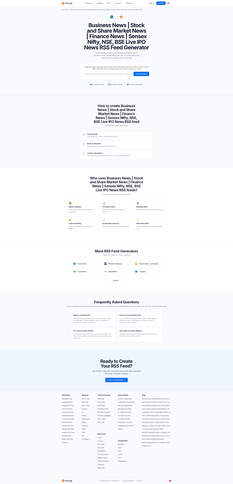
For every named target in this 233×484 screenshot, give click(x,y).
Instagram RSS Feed (68, 405)
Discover (100, 441)
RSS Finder (100, 447)
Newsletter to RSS (102, 409)
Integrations (123, 441)
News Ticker (85, 405)
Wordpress (85, 425)
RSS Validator (101, 451)
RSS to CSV (100, 422)
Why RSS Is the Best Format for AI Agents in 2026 (156, 432)
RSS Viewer (101, 444)
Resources (101, 434)
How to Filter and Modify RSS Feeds (153, 439)
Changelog (100, 464)
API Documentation (103, 461)
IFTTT (120, 458)
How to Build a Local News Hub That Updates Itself (156, 405)
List (83, 412)
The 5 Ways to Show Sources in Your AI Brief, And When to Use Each (156, 419)
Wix (83, 436)
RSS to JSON (101, 419)
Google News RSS (67, 402)
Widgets (85, 395)
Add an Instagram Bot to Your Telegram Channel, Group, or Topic (156, 442)
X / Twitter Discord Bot (125, 412)
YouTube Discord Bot (124, 415)
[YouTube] (170, 480)
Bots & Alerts (101, 402)
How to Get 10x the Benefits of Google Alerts (155, 415)
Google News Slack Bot (125, 422)
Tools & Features (104, 395)
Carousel (84, 409)
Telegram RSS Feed (68, 429)
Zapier (120, 447)
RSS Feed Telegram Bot (125, 405)
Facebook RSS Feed (68, 432)
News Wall (85, 402)
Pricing (99, 437)
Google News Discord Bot (126, 425)
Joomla (120, 454)
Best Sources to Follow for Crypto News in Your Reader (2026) (156, 402)
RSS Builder (100, 399)
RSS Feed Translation (103, 412)
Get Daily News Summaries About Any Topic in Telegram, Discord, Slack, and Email (156, 399)
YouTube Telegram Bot (125, 399)
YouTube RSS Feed (68, 425)
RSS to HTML (86, 399)
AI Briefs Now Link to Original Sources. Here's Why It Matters (156, 422)
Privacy (139, 481)
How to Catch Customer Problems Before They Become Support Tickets (156, 409)
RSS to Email (101, 405)
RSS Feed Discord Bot (124, 409)
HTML (83, 432)
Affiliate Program (102, 458)
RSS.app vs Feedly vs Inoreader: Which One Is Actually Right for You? (156, 425)
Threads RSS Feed (67, 412)
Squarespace (86, 419)
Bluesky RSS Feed (67, 439)
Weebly (84, 422)
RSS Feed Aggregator (104, 415)
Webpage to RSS (67, 399)
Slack (119, 451)
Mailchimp (121, 444)
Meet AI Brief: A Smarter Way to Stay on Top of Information (156, 436)
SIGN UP (161, 3)
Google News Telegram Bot (126, 402)
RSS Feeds (66, 395)
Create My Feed (141, 74)
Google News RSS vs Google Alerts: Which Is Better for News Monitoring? (156, 412)
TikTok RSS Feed (67, 409)
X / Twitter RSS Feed (68, 419)
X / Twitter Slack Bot (124, 419)
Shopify (84, 415)
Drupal (84, 429)
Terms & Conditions (128, 481)
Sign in (151, 3)
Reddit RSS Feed (67, 422)
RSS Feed (65, 9)
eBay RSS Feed (66, 436)
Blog (144, 395)
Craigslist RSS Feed (68, 415)
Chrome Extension (102, 454)
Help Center (101, 468)
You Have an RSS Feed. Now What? (152, 429)
